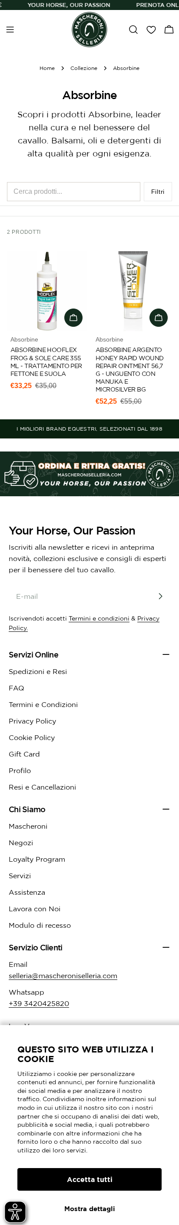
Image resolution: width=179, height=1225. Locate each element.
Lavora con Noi (34, 909)
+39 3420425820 (39, 1003)
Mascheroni (28, 826)
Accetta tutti (90, 1179)
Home (47, 68)
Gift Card (24, 754)
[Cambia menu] (10, 29)
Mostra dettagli (89, 1208)
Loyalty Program (37, 859)
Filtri (158, 191)
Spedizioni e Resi (38, 671)
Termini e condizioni (99, 618)
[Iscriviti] (160, 596)
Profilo (20, 770)
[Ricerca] (133, 29)
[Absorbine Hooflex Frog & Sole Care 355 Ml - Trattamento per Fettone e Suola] (47, 291)
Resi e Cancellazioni (42, 787)
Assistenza (27, 892)
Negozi (21, 843)
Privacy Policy (32, 721)
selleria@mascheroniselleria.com (63, 975)
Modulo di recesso (40, 925)
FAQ (16, 688)
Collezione (83, 68)
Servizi (20, 876)
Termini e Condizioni (43, 704)
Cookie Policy (32, 737)
